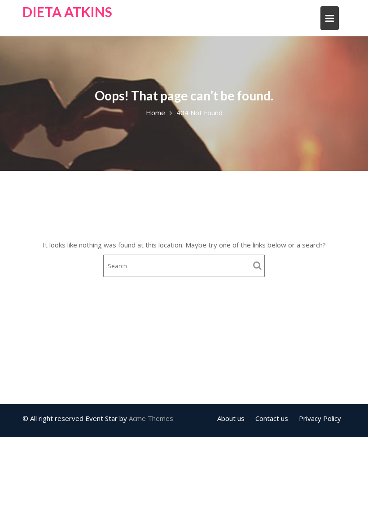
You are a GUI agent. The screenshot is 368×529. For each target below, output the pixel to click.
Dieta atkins (67, 12)
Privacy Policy (320, 418)
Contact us (271, 418)
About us (231, 418)
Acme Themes (151, 418)
